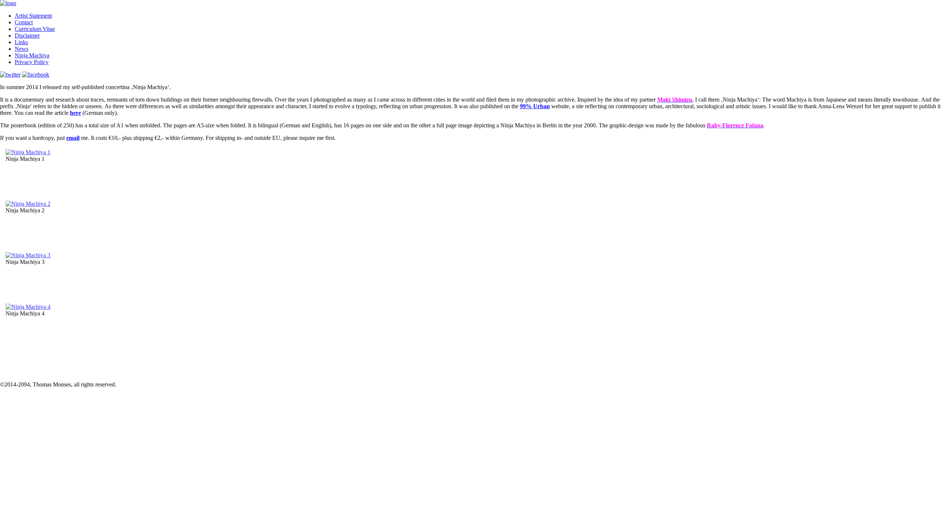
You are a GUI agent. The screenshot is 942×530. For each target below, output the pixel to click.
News (21, 49)
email (72, 138)
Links (21, 42)
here (75, 113)
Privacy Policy (32, 62)
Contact (24, 22)
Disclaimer (27, 35)
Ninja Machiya (32, 55)
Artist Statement (33, 16)
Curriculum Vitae (35, 29)
